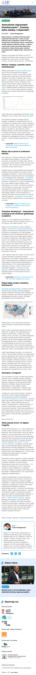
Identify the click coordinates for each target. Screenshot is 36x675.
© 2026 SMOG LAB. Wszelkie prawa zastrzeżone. (16, 668)
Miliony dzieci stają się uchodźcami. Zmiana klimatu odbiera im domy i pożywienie (18, 145)
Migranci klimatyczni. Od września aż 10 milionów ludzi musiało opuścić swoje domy (18, 205)
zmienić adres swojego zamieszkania (18, 228)
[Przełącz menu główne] (32, 3)
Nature (4, 326)
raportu (4, 87)
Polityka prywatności (8, 665)
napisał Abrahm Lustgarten (15, 497)
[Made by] (13, 672)
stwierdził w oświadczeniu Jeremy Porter (15, 398)
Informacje (6, 20)
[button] (11, 553)
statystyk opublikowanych (23, 70)
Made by (4, 672)
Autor (13, 525)
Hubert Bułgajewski (16, 33)
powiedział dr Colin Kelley (23, 196)
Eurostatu (30, 116)
